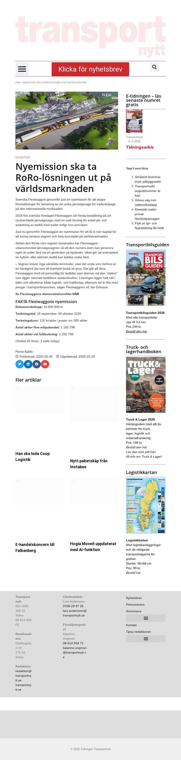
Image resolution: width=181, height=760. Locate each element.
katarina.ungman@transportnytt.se (75, 652)
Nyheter (22, 157)
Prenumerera (135, 604)
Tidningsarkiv (140, 147)
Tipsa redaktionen (138, 631)
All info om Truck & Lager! (144, 456)
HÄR (75, 294)
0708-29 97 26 (73, 606)
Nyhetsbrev (134, 598)
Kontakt (131, 625)
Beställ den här (136, 331)
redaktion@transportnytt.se (23, 675)
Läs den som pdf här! (141, 452)
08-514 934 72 (73, 643)
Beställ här (133, 572)
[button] (22, 69)
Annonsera (133, 611)
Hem (18, 82)
